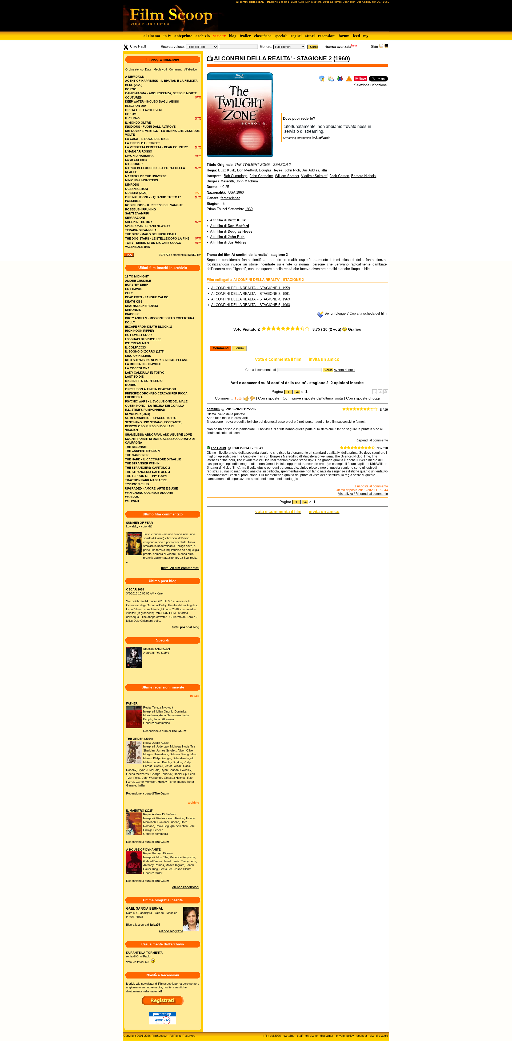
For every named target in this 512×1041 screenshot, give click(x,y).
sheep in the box (138, 222)
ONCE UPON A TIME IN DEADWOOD (150, 389)
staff (300, 1035)
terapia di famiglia (141, 230)
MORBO (131, 384)
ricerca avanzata (338, 47)
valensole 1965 (137, 246)
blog (233, 35)
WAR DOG (132, 496)
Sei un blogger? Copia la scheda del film (356, 313)
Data (148, 69)
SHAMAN (131, 430)
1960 (341, 58)
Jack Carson (339, 176)
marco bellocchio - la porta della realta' (155, 170)
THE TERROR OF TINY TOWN (146, 476)
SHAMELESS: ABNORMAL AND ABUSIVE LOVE (158, 434)
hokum (130, 114)
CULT (129, 293)
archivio (202, 35)
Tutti (238, 398)
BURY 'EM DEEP (136, 284)
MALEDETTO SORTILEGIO (144, 380)
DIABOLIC (132, 314)
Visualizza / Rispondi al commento (363, 494)
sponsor (362, 1035)
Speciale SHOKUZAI (156, 648)
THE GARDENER (137, 455)
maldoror (134, 164)
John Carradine (261, 176)
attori (310, 35)
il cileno (132, 118)
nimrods (132, 184)
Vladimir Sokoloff (314, 176)
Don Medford (247, 170)
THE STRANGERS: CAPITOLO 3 (147, 471)
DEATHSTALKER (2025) (141, 305)
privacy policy (345, 1035)
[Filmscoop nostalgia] (386, 47)
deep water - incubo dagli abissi (152, 101)
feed (356, 35)
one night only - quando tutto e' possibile (153, 199)
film (199, 254)
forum (344, 35)
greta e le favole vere (144, 110)
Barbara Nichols (363, 176)
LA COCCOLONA (137, 368)
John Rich (292, 170)
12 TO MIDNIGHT (137, 276)
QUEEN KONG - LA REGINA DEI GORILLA (154, 405)
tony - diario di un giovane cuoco (153, 242)
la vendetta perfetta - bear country (156, 147)
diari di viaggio (379, 1035)
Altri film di (228, 220)
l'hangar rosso (138, 151)
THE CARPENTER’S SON (142, 450)
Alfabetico (190, 69)
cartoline (288, 1035)
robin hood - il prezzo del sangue (154, 205)
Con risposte (268, 398)
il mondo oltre (138, 122)
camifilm (213, 409)
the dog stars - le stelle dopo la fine (157, 238)
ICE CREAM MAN (137, 343)
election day (136, 105)
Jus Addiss (310, 170)
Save (362, 78)
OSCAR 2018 (135, 589)
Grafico (354, 329)
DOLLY (130, 322)
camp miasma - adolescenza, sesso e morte (161, 93)
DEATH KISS (133, 301)
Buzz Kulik (226, 170)
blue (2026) (133, 85)
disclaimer (326, 1035)
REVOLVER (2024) (137, 414)
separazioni (135, 217)
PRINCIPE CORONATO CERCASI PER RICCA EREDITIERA (156, 395)
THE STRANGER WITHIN (142, 463)
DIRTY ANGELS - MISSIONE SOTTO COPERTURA (159, 318)
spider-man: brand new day (147, 226)
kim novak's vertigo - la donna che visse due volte (162, 132)
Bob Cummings (235, 176)
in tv (167, 35)
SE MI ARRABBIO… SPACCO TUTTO (151, 418)
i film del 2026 (272, 1035)
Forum (239, 348)
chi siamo (311, 1035)
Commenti (221, 348)
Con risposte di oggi (363, 398)
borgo (131, 89)
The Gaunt (218, 448)
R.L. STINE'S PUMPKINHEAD (145, 409)
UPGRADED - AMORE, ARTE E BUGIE (151, 488)
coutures (133, 97)
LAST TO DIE (134, 376)
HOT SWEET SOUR (138, 334)
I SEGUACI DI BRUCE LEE (143, 339)
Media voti (160, 69)
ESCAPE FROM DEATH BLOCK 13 (149, 326)
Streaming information (297, 137)
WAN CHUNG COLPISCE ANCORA (149, 492)
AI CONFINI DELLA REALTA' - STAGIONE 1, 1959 (250, 288)
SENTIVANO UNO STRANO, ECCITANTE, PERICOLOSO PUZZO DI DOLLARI (153, 424)
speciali (281, 35)
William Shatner (287, 176)
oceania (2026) (136, 188)
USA (231, 192)
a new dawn (134, 76)
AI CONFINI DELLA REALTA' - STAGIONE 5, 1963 (250, 305)
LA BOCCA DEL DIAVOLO (143, 364)
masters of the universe (145, 176)
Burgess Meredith (220, 181)
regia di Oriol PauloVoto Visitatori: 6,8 (144, 957)
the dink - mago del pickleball (151, 234)
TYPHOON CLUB (137, 484)
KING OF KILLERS (138, 355)
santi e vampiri (137, 213)
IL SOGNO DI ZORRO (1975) (145, 351)
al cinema (151, 35)
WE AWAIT (132, 501)
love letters (136, 159)
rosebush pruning (140, 209)
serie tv (219, 35)
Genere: (266, 47)
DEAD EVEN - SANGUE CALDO (147, 297)
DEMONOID (133, 309)
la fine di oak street (142, 143)
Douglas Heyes (270, 170)
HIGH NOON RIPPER (139, 330)
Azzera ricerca (344, 370)
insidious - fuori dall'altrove (150, 126)
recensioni (326, 35)
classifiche (262, 35)
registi (296, 35)
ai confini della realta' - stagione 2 (273, 58)
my (366, 35)
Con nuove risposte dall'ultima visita (313, 398)
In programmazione (162, 59)
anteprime (183, 35)
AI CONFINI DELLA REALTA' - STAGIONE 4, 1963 (250, 299)
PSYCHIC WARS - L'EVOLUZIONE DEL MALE (156, 401)
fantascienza (230, 198)
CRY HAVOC (133, 289)
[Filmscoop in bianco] (381, 47)
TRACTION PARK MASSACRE (146, 480)
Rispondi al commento (371, 440)
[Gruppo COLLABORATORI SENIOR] (208, 448)
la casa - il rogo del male (147, 138)
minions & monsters (141, 180)
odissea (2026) (136, 192)
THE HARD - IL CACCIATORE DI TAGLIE (153, 459)
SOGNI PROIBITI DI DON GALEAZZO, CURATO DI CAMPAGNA (160, 440)
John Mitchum (247, 181)
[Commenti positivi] (246, 398)
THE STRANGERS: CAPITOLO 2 (147, 467)
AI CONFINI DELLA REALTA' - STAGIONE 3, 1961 (250, 294)
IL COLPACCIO (135, 347)
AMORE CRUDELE (138, 280)
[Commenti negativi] (252, 398)
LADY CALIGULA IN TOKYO (145, 372)
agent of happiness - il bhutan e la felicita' (161, 80)
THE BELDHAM (135, 446)
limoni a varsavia (139, 155)
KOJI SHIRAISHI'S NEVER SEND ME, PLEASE (156, 360)
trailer (245, 35)
